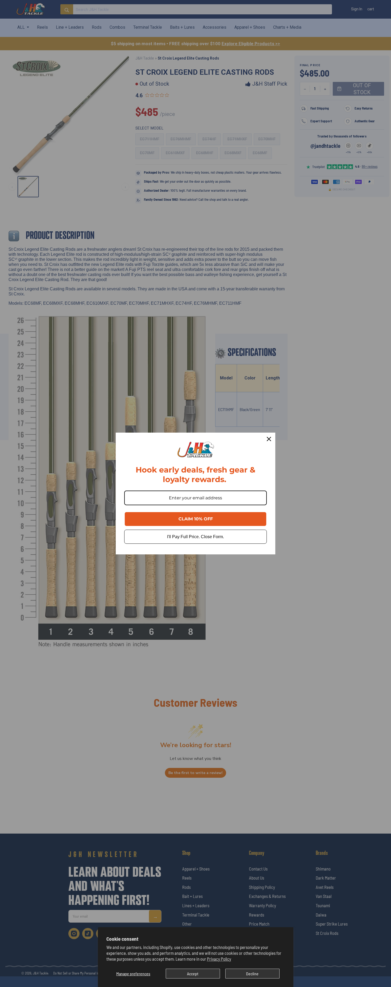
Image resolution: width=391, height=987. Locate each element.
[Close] (269, 439)
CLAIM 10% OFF (195, 518)
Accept (192, 973)
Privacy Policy (219, 958)
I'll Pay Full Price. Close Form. (195, 536)
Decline (252, 973)
